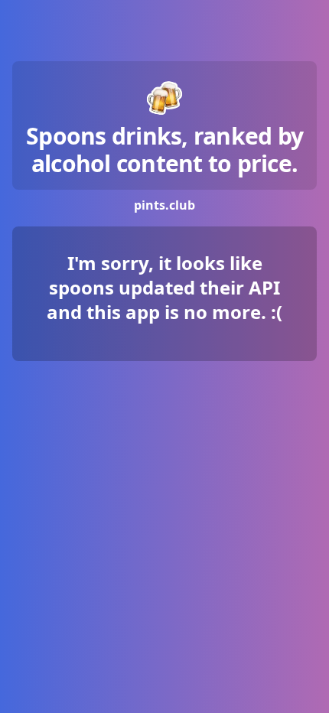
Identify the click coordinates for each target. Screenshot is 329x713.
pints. (164, 205)
